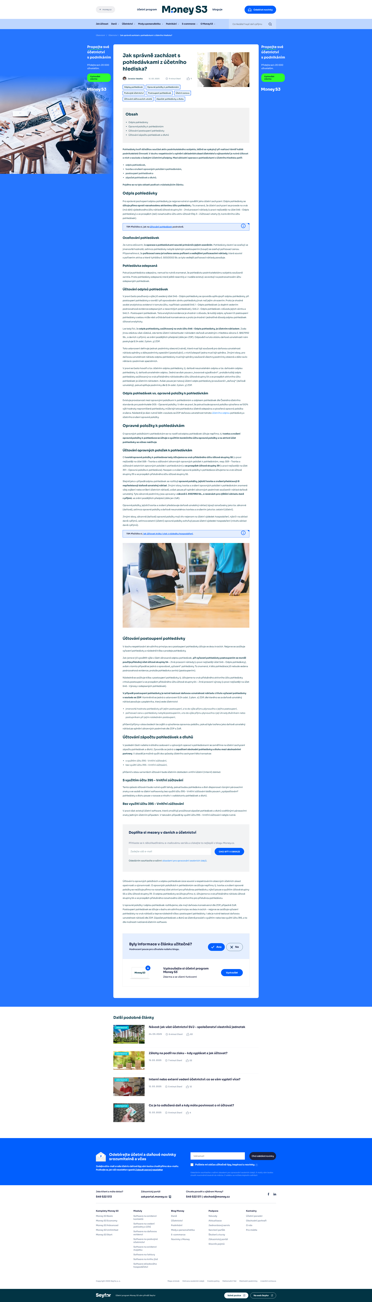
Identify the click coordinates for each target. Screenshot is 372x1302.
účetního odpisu (221, 413)
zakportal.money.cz (154, 1196)
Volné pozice (234, 1295)
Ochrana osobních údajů (193, 1281)
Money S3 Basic (104, 1216)
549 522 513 (104, 1196)
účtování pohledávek (161, 226)
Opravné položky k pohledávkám (163, 87)
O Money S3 (207, 23)
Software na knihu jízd (145, 1259)
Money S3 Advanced (107, 1225)
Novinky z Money (180, 1239)
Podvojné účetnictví (134, 93)
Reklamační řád (229, 1281)
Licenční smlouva (268, 1281)
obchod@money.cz (217, 1196)
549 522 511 (193, 1196)
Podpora (213, 1210)
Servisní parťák (217, 1230)
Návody (213, 1216)
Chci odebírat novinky (263, 1156)
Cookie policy (213, 1281)
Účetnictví (127, 23)
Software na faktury (144, 1254)
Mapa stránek (173, 1281)
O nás (249, 1225)
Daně (114, 23)
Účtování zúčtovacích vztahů (138, 99)
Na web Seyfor (261, 1295)
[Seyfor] (103, 1295)
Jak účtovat (102, 23)
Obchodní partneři (256, 1220)
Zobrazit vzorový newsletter (149, 1169)
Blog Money (177, 1210)
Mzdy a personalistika (149, 23)
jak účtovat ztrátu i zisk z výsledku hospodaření (168, 533)
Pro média (251, 1230)
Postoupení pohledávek (159, 93)
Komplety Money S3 (107, 1210)
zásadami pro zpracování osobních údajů (184, 860)
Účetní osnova (182, 93)
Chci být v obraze (229, 851)
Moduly (137, 1210)
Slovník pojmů (217, 1244)
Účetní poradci (254, 1216)
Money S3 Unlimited (107, 1230)
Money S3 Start (104, 1234)
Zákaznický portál (218, 1239)
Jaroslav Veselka (135, 79)
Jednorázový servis (219, 1225)
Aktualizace (215, 1220)
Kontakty (251, 1210)
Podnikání (171, 23)
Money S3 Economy (106, 1220)
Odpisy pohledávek (133, 87)
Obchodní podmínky (248, 1281)
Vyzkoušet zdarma (95, 77)
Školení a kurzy (217, 1234)
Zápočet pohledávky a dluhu (170, 99)
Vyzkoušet (232, 972)
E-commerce (188, 23)
